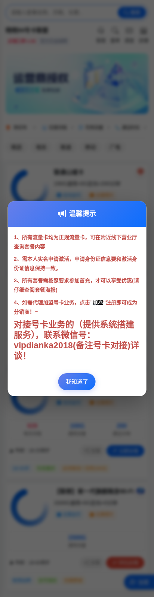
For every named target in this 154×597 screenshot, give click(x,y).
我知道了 (77, 381)
